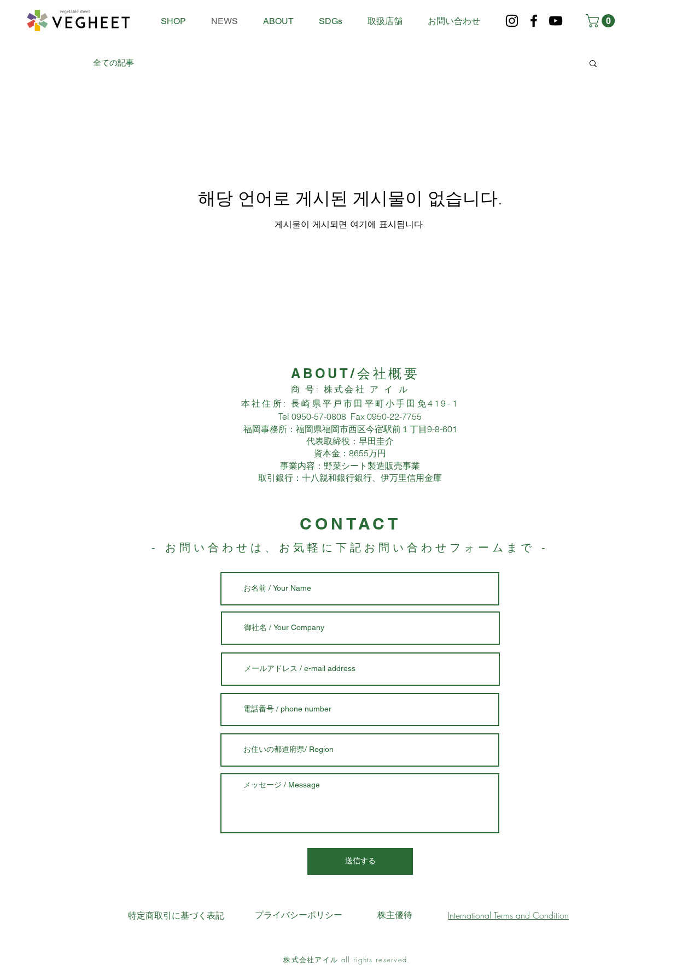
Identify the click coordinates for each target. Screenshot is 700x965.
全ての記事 (113, 62)
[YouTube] (555, 21)
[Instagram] (512, 21)
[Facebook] (534, 21)
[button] (602, 20)
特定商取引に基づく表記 (176, 915)
